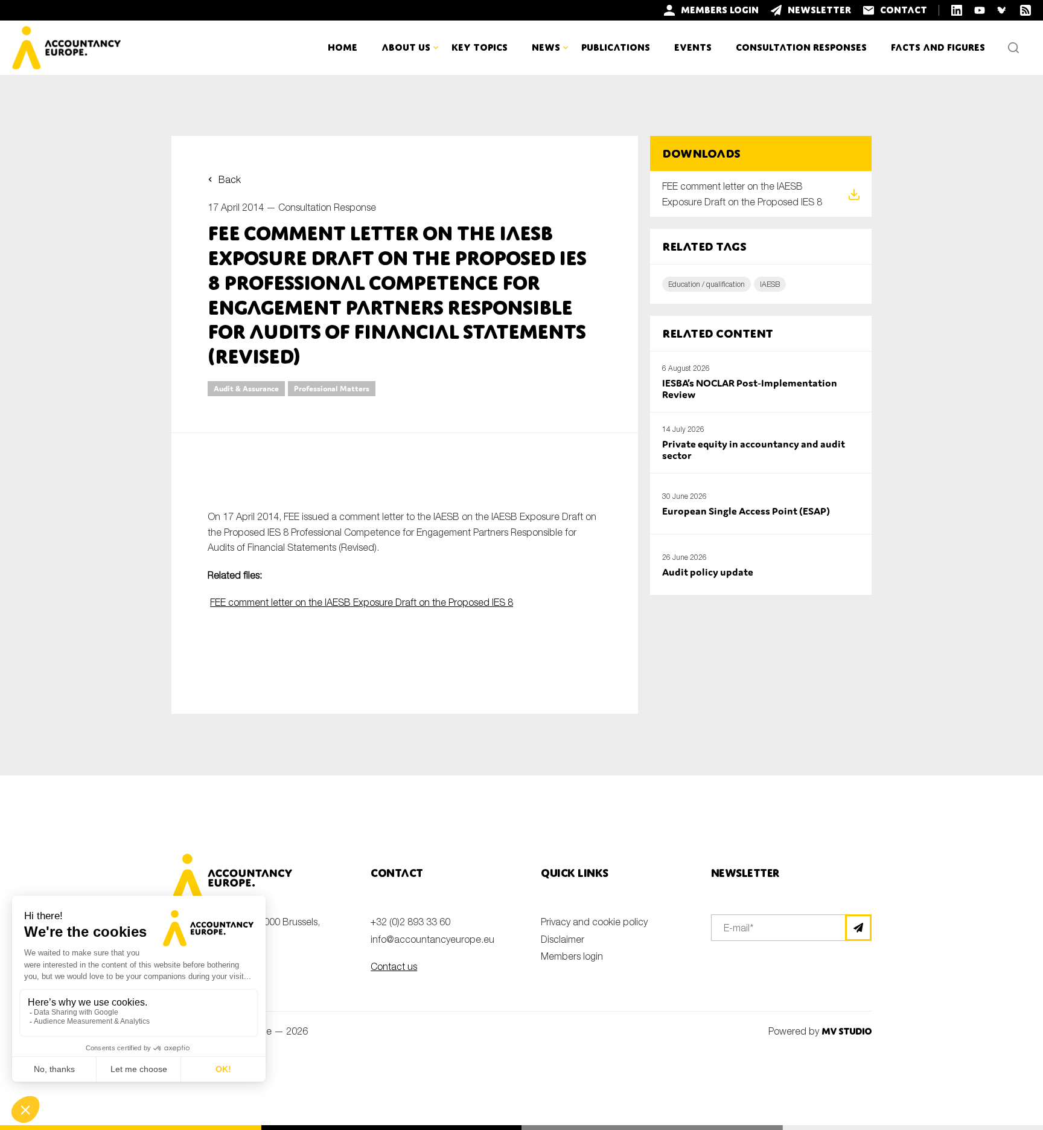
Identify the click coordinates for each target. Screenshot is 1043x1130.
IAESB (770, 284)
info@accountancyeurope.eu (432, 939)
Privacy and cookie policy (594, 921)
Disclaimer (562, 939)
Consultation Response (327, 207)
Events (693, 47)
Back (229, 179)
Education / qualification (706, 284)
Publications (615, 47)
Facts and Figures (938, 47)
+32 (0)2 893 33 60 (410, 921)
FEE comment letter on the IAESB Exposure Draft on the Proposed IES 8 (361, 602)
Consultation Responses (801, 47)
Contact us (394, 966)
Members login (572, 956)
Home (342, 47)
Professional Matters (331, 389)
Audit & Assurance (246, 389)
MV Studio (846, 1031)
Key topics (479, 47)
